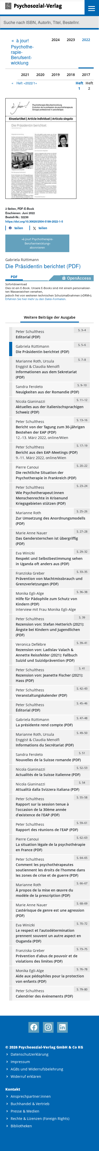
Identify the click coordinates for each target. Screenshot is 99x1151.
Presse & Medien (25, 1111)
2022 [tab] (86, 39)
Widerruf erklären (26, 1076)
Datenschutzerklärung (29, 1054)
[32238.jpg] (40, 148)
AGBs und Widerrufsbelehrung (37, 1069)
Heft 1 (78, 86)
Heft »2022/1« (26, 83)
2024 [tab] (56, 39)
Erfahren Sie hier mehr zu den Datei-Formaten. (35, 299)
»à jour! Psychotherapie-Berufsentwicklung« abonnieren (37, 243)
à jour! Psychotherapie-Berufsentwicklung (22, 51)
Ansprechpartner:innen (31, 1096)
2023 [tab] (71, 39)
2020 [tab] (40, 74)
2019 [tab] (56, 74)
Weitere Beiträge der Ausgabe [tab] (49, 317)
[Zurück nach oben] (90, 1142)
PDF (14, 276)
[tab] (24, 51)
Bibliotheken (21, 1125)
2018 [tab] (71, 74)
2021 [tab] (25, 74)
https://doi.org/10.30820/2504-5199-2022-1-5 (34, 221)
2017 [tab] (86, 74)
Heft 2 (88, 86)
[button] (14, 228)
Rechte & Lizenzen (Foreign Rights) (40, 1118)
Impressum (20, 1061)
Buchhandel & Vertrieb (30, 1103)
